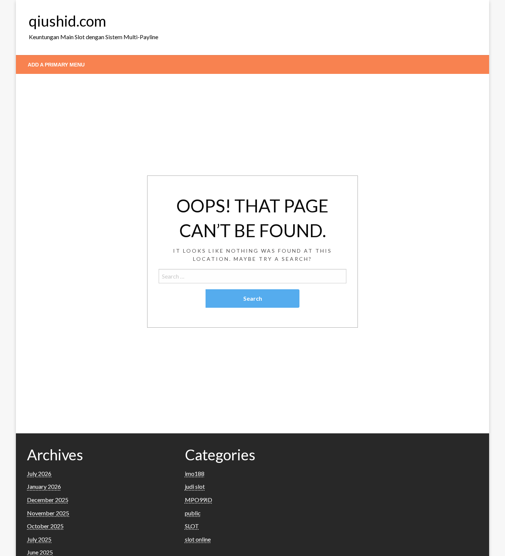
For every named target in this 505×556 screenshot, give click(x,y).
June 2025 (40, 552)
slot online (198, 539)
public (193, 512)
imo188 (194, 473)
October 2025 (45, 525)
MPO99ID (198, 499)
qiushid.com (67, 21)
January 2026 (44, 486)
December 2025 (47, 499)
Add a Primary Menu (56, 65)
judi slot (195, 486)
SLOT (192, 525)
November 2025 (48, 512)
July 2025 (39, 539)
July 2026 (39, 473)
